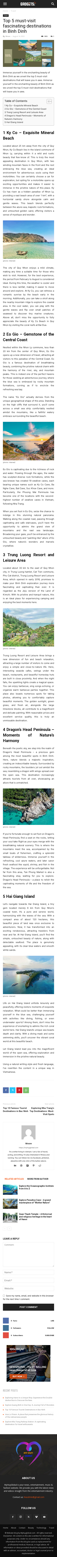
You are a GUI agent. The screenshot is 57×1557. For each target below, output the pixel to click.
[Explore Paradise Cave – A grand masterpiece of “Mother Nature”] (10, 1204)
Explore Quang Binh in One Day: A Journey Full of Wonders (29, 1405)
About (13, 1528)
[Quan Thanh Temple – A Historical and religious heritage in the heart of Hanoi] (10, 1218)
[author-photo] (28, 1139)
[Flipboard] (28, 1166)
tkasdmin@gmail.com (34, 1497)
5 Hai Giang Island (14, 122)
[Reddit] (40, 1166)
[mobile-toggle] (5, 4)
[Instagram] (21, 1517)
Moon (8, 36)
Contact (22, 1528)
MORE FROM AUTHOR (37, 1179)
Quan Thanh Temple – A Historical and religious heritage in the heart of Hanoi (35, 1217)
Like (52, 1321)
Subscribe (49, 1335)
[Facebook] (6, 1090)
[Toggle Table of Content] (47, 101)
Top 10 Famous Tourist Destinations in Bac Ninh (15, 1109)
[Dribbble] (22, 1166)
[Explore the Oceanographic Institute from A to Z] (10, 1190)
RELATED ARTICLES (14, 1179)
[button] (53, 4)
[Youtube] (44, 1517)
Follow (50, 1328)
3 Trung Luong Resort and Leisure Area (24, 112)
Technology (41, 1528)
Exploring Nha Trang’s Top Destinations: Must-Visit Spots (42, 1111)
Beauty (31, 1528)
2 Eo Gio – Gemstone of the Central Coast (25, 109)
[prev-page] (5, 1228)
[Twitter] (12, 1090)
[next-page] (9, 1228)
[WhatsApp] (26, 1090)
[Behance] (16, 1166)
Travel (13, 11)
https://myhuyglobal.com (28, 1148)
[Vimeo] (36, 1517)
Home (5, 11)
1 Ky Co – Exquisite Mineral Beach (21, 105)
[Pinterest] (19, 1090)
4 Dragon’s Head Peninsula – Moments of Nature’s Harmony (25, 117)
